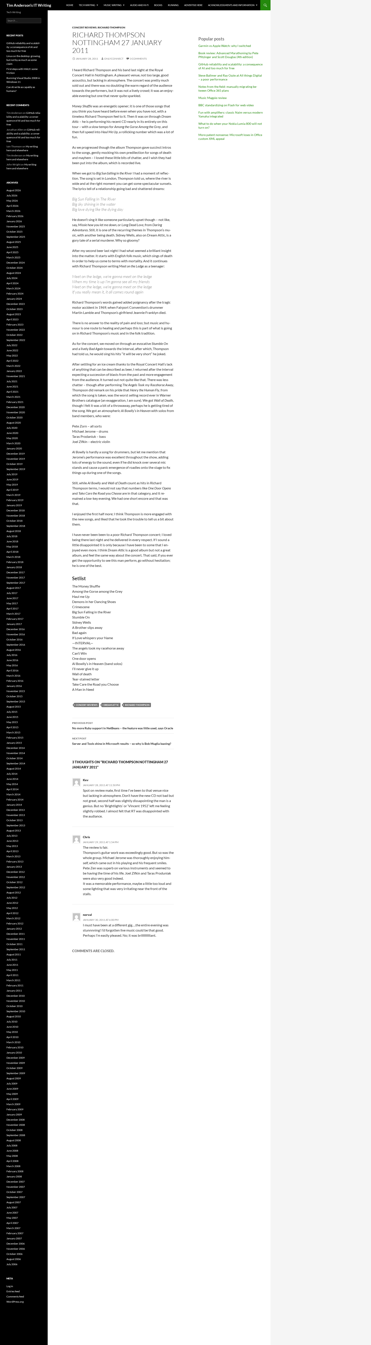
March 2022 (13, 365)
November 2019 (15, 458)
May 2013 (12, 846)
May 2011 (12, 970)
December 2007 (15, 1181)
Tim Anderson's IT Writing (28, 5)
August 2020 (13, 422)
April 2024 (12, 283)
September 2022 (15, 340)
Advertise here (193, 5)
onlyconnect (113, 58)
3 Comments (138, 58)
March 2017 (13, 613)
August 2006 (13, 1259)
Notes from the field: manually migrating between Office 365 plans (227, 88)
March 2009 (13, 1104)
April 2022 (12, 360)
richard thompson (111, 27)
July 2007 (11, 1207)
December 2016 (15, 629)
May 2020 (12, 438)
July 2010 (11, 1021)
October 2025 (14, 231)
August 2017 (13, 587)
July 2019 (11, 474)
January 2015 (14, 742)
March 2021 (13, 396)
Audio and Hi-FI (139, 5)
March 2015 (13, 732)
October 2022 (14, 334)
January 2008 (14, 1176)
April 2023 (12, 319)
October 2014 (14, 758)
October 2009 (14, 1068)
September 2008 (15, 1135)
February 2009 (14, 1109)
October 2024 (14, 267)
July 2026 (11, 195)
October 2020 (14, 417)
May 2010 (12, 1031)
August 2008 (13, 1140)
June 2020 (12, 433)
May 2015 (12, 722)
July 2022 (11, 345)
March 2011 (13, 980)
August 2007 (13, 1202)
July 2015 (11, 711)
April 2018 (12, 551)
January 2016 (14, 686)
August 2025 (13, 242)
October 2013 (14, 820)
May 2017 (12, 603)
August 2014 (13, 768)
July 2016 (11, 655)
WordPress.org (15, 1301)
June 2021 (12, 386)
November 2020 (15, 412)
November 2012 (15, 877)
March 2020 (13, 443)
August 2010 (13, 1016)
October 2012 (14, 882)
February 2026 (14, 216)
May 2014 (12, 784)
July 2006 (11, 1264)
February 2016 (14, 680)
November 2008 (15, 1124)
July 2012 (11, 897)
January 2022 (14, 371)
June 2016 (12, 660)
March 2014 (13, 794)
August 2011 (13, 954)
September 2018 (15, 526)
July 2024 (11, 278)
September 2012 (15, 887)
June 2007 (12, 1212)
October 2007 (14, 1192)
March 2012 (13, 918)
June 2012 (12, 902)
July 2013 (11, 835)
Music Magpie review (212, 98)
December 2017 (15, 572)
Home (69, 5)
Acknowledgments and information (231, 5)
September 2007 (15, 1197)
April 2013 (12, 851)
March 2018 (13, 556)
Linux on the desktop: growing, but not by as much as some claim (23, 59)
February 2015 (14, 737)
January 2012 (14, 928)
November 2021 (15, 376)
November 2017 (15, 577)
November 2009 (15, 1062)
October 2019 (14, 464)
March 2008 (13, 1166)
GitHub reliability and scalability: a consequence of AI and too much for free (230, 66)
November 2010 (15, 1001)
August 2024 (13, 273)
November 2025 (15, 226)
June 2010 (12, 1026)
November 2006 (15, 1248)
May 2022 (12, 355)
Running (173, 5)
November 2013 (15, 815)
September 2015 (15, 701)
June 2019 (12, 479)
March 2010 (13, 1042)
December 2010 (15, 995)
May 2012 (12, 908)
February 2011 (14, 985)
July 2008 (11, 1145)
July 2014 (11, 773)
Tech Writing (87, 5)
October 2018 (14, 520)
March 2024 (13, 288)
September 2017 (15, 582)
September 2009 (15, 1073)
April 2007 (12, 1223)
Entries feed (13, 1291)
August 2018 (13, 531)
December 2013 (15, 809)
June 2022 (12, 350)
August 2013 (13, 830)
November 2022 (15, 329)
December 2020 (15, 407)
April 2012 (12, 913)
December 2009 (15, 1057)
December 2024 (15, 262)
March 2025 (13, 257)
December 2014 (15, 748)
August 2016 (13, 649)
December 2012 (15, 871)
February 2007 (14, 1233)
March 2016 (13, 675)
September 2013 (15, 825)
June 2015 (12, 717)
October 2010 (14, 1006)
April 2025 (12, 252)
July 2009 (11, 1083)
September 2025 (15, 236)
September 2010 (15, 1011)
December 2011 (15, 933)
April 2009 (12, 1099)
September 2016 (15, 644)
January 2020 (14, 448)
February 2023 (14, 324)
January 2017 (14, 624)
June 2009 (12, 1088)
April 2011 (12, 975)
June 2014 (12, 778)
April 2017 (12, 608)
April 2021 (12, 391)
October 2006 (14, 1254)
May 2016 (12, 665)
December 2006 (15, 1243)
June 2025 (12, 247)
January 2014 (14, 804)
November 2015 (15, 691)
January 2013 (14, 866)
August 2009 (13, 1078)
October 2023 (14, 309)
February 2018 (14, 562)
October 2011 (14, 944)
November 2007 (15, 1186)
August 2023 (13, 314)
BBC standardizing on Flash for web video (226, 105)
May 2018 (12, 546)
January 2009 (14, 1114)
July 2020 (11, 427)
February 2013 (14, 861)
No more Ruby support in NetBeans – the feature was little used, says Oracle (122, 725)
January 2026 (14, 221)
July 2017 (11, 593)
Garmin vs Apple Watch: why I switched (224, 46)
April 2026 (12, 205)
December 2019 (15, 453)
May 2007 (12, 1217)
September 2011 (15, 949)
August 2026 (13, 190)
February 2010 (14, 1047)
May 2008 (12, 1155)
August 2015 (13, 706)
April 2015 (12, 727)
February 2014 (14, 799)
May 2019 (12, 484)
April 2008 (12, 1161)
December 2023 (15, 303)
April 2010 (12, 1037)
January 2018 (14, 567)
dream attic (111, 704)
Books (158, 5)
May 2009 (12, 1093)
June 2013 (12, 840)
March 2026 (13, 211)
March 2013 (13, 856)
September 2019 (15, 469)
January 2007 (14, 1238)
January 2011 (14, 990)
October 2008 (14, 1130)
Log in (9, 1286)
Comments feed (15, 1296)
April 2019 (12, 489)
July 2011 (11, 959)
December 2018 (15, 510)
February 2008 (14, 1171)
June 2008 (12, 1150)
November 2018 (15, 515)
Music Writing (113, 5)
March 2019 (13, 495)
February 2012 (14, 923)
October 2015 (14, 696)
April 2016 (12, 670)
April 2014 (12, 789)
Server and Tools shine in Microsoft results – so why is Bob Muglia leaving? (121, 741)
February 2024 (14, 293)
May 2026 (12, 200)
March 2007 (13, 1228)
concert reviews (84, 27)
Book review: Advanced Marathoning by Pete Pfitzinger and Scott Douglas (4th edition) (228, 55)
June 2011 (12, 964)
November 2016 (15, 634)
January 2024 (14, 298)
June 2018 (12, 541)
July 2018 (11, 536)
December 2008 (15, 1119)
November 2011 (15, 939)
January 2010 (14, 1052)
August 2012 (13, 892)
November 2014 (15, 753)
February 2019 (14, 500)
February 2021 (14, 402)
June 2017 (12, 598)
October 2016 (14, 639)
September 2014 (15, 763)
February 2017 (14, 618)
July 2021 (11, 381)
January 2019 (14, 505)
